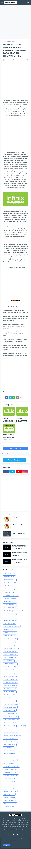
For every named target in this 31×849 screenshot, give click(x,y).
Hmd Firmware (9, 635)
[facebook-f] (6, 471)
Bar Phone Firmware (11, 595)
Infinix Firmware (11, 41)
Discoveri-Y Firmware (10, 617)
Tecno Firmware (10, 760)
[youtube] (19, 471)
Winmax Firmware (10, 797)
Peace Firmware (9, 726)
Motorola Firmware (11, 698)
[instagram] (25, 471)
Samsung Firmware (10, 738)
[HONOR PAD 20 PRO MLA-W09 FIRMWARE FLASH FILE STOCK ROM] (7, 561)
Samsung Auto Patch (11, 732)
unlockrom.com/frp (18, 525)
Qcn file (22, 726)
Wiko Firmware (9, 794)
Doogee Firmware (10, 620)
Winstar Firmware (10, 800)
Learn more (13, 840)
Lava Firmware (9, 673)
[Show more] (20, 397)
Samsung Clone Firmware (12, 735)
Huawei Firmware (10, 651)
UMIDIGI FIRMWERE (10, 769)
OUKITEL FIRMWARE (11, 713)
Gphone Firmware (10, 632)
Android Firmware (10, 589)
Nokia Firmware (9, 710)
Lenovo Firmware (10, 676)
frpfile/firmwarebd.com (19, 517)
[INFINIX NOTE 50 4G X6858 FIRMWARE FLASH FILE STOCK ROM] (22, 411)
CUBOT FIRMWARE (10, 607)
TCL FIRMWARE (9, 754)
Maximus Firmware (10, 682)
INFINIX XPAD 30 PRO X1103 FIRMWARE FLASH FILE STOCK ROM (8, 419)
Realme (7, 729)
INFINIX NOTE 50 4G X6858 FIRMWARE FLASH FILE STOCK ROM (21, 419)
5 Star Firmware (9, 573)
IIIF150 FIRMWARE (10, 654)
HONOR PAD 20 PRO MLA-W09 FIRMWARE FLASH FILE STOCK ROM (19, 561)
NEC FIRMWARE (9, 701)
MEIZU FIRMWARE (10, 679)
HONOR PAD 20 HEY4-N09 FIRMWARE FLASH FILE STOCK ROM (19, 554)
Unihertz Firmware (10, 772)
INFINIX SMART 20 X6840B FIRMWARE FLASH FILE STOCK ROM (8, 437)
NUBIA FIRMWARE (10, 707)
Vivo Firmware (9, 781)
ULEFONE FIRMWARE (11, 766)
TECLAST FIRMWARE (11, 757)
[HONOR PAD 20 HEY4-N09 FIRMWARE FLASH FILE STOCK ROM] (7, 554)
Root (17, 729)
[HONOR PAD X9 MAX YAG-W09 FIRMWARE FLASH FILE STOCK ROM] (7, 547)
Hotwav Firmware (10, 645)
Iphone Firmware (10, 666)
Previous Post (6, 453)
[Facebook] (6, 397)
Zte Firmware (9, 806)
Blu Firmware (9, 601)
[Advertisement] (15, 22)
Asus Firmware (9, 592)
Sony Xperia (8, 747)
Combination (19, 610)
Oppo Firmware (10, 722)
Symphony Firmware (11, 750)
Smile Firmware (9, 744)
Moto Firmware (9, 694)
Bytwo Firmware (9, 604)
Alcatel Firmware (10, 582)
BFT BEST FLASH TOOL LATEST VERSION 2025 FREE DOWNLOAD (18, 533)
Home (4, 41)
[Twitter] (10, 397)
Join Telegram (15, 460)
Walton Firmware (10, 785)
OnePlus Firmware (10, 716)
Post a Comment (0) (16, 448)
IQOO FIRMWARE (10, 657)
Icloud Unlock (8, 660)
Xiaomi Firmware (10, 803)
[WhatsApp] (13, 397)
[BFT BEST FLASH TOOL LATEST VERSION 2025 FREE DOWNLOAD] (7, 533)
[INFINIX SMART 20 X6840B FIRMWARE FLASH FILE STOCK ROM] (9, 428)
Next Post (26, 453)
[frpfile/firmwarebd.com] (7, 519)
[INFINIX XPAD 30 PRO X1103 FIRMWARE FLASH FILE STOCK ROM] (9, 411)
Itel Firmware (9, 670)
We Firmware (9, 788)
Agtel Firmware (9, 576)
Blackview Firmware (11, 598)
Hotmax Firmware (10, 642)
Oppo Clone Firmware (11, 719)
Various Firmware (10, 778)
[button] (2, 2)
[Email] (17, 397)
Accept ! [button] (6, 845)
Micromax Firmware (10, 685)
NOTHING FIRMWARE (11, 704)
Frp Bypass (8, 629)
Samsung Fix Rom (10, 741)
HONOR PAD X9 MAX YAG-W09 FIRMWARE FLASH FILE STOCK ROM (19, 547)
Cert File (7, 610)
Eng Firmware (9, 623)
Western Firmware (10, 791)
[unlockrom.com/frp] (7, 526)
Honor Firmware (10, 638)
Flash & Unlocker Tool (11, 626)
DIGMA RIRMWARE (10, 614)
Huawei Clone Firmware (12, 648)
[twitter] (12, 471)
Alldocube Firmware (11, 586)
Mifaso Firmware (10, 688)
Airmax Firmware (9, 579)
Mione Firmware (9, 691)
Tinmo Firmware (9, 763)
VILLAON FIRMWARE (10, 775)
